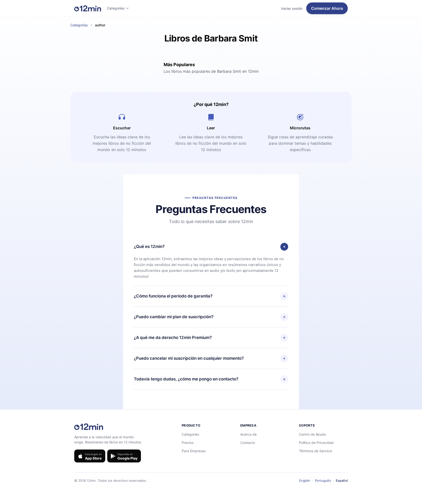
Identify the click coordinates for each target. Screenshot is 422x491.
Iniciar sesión (291, 8)
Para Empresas (194, 451)
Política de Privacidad (316, 442)
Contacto (247, 442)
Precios (187, 442)
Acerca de (248, 434)
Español (342, 480)
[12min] (87, 8)
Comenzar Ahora (327, 8)
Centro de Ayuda (312, 434)
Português (323, 480)
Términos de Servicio (315, 451)
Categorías (116, 8)
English (304, 480)
